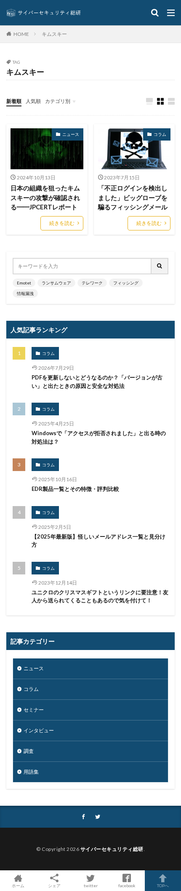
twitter (91, 885)
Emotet (24, 282)
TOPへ (163, 885)
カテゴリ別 (57, 101)
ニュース (70, 134)
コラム (160, 134)
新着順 (13, 101)
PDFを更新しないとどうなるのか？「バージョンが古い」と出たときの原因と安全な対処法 (97, 381)
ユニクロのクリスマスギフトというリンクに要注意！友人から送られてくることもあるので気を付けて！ (100, 596)
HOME (21, 33)
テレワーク (92, 282)
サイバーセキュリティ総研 (112, 849)
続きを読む (62, 223)
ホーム (18, 885)
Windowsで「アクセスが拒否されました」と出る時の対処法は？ (99, 437)
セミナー (34, 710)
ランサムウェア (56, 282)
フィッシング (125, 282)
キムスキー (54, 34)
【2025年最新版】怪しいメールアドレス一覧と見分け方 (98, 540)
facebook (127, 885)
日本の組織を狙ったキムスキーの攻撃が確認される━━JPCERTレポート (45, 197)
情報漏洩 (25, 293)
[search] (160, 266)
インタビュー (39, 730)
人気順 (33, 101)
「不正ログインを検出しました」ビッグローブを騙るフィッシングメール (133, 197)
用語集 (31, 772)
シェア (54, 885)
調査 (29, 751)
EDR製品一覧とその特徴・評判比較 (75, 488)
